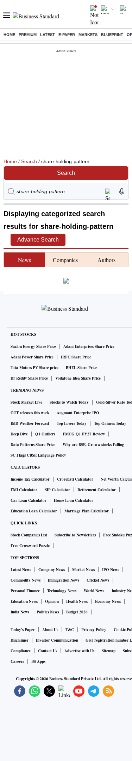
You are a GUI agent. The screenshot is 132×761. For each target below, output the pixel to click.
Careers (17, 661)
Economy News (108, 601)
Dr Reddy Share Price (29, 378)
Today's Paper (23, 629)
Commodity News (25, 580)
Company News (51, 569)
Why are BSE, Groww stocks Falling (93, 444)
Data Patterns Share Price (33, 444)
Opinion (52, 601)
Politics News (48, 612)
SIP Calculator (57, 489)
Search (29, 161)
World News (94, 590)
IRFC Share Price (76, 357)
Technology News (61, 590)
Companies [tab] (65, 259)
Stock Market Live (26, 402)
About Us (50, 629)
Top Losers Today (72, 423)
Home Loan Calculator (73, 500)
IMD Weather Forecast (30, 423)
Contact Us (47, 650)
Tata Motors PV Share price (34, 367)
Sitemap (108, 650)
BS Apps (38, 661)
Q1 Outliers (45, 434)
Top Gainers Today (110, 423)
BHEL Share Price (81, 367)
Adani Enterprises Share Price (88, 346)
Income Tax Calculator (30, 479)
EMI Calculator (24, 489)
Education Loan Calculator (34, 511)
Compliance (21, 650)
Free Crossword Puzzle (30, 545)
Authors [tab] (106, 259)
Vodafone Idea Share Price (78, 378)
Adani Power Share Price (32, 357)
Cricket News (98, 580)
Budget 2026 (77, 612)
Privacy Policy (93, 629)
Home (9, 34)
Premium (28, 34)
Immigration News (63, 580)
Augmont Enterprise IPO (78, 412)
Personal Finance (25, 590)
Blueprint (112, 34)
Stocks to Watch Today (69, 402)
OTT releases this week (30, 412)
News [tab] (24, 259)
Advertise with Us (79, 650)
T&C (69, 629)
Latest (47, 34)
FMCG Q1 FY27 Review (84, 434)
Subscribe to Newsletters (75, 535)
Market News (83, 569)
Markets (88, 34)
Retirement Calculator (96, 489)
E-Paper (66, 34)
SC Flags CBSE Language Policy (38, 455)
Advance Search (38, 240)
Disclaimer (20, 640)
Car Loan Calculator (28, 500)
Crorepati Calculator (75, 479)
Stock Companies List (29, 535)
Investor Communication (57, 640)
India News (20, 612)
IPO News (110, 569)
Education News (24, 601)
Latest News (21, 569)
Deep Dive (19, 434)
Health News (77, 601)
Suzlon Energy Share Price (33, 346)
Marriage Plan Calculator (86, 511)
